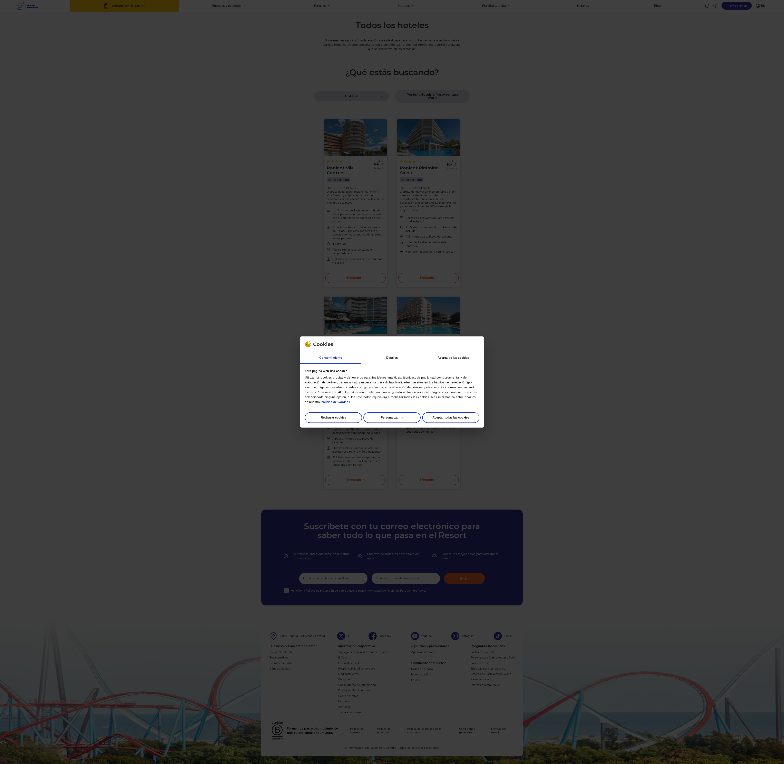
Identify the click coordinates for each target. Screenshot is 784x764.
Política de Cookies (335, 402)
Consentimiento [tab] (330, 357)
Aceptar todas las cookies (450, 417)
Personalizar (390, 417)
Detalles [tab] (392, 357)
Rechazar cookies (333, 417)
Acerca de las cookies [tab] (453, 357)
